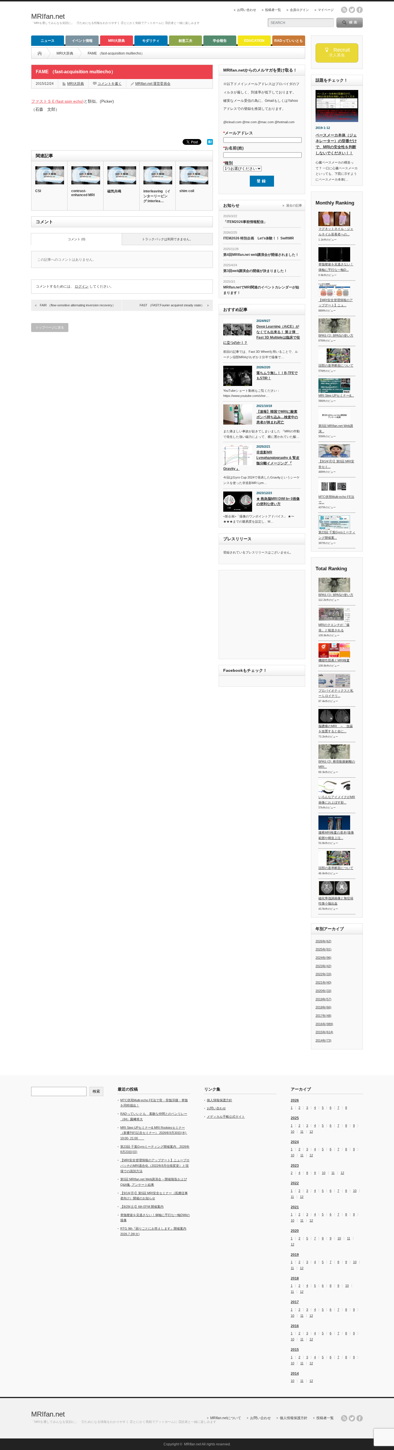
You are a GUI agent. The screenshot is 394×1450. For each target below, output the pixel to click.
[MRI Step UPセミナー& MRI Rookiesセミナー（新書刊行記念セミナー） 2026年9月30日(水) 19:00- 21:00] (334, 385)
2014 (295, 1374)
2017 (295, 1302)
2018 (295, 1278)
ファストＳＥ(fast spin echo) (57, 101)
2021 (295, 1207)
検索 (96, 1091)
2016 (295, 1326)
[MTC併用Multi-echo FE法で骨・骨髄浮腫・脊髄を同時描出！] (334, 487)
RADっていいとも (288, 41)
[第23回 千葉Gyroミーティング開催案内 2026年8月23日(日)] (334, 522)
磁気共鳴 (114, 191)
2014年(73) (323, 1040)
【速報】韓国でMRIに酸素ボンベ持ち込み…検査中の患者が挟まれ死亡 (277, 417)
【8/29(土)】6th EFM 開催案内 (142, 1206)
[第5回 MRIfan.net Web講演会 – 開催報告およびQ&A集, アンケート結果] (334, 416)
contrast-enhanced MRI (83, 193)
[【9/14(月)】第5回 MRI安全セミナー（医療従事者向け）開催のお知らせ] (334, 451)
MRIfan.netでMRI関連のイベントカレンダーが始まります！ (261, 290)
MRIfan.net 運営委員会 (152, 84)
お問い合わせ (246, 10)
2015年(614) (324, 1032)
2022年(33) (323, 974)
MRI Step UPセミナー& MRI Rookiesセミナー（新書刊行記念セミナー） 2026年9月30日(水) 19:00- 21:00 (153, 1133)
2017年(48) (323, 1015)
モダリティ (151, 41)
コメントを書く (109, 84)
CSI (38, 191)
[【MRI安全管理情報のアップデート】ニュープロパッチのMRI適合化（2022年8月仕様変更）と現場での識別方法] (334, 290)
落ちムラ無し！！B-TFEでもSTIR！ (277, 375)
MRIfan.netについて (225, 1418)
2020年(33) (323, 991)
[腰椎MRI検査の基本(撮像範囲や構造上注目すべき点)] (334, 822)
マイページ (326, 10)
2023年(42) (323, 966)
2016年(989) (324, 1024)
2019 (295, 1255)
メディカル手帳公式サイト (226, 1116)
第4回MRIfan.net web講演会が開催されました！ (261, 255)
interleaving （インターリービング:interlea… (156, 196)
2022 (295, 1183)
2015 (295, 1350)
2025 (295, 1118)
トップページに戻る (49, 327)
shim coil (186, 191)
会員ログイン (299, 10)
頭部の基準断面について (335, 365)
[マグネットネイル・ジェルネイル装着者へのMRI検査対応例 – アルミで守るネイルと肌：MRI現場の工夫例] (334, 219)
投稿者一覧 (273, 10)
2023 (295, 1166)
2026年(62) (323, 941)
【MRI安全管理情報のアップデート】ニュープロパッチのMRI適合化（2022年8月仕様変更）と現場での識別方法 (155, 1165)
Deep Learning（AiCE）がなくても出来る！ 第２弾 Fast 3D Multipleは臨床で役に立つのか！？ (261, 334)
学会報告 (220, 41)
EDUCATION (254, 41)
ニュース (48, 41)
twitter (352, 10)
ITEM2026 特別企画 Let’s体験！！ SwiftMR (258, 238)
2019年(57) (323, 999)
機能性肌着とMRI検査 (334, 660)
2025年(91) (323, 949)
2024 (295, 1142)
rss (344, 10)
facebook (360, 10)
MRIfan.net (48, 16)
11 (301, 1131)
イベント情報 (82, 41)
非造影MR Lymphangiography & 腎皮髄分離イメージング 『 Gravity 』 (261, 460)
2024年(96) (323, 957)
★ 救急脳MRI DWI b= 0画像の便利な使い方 (278, 501)
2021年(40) (323, 982)
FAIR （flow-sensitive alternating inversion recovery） (77, 305)
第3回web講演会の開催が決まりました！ (255, 271)
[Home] (44, 53)
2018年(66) (323, 1007)
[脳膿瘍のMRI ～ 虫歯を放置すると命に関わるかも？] (334, 716)
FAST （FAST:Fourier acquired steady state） (172, 305)
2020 (295, 1231)
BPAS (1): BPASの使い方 (335, 335)
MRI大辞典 (116, 41)
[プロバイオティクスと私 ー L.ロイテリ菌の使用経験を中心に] (334, 681)
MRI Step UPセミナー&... (336, 395)
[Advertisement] (271, 615)
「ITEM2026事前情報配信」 (245, 222)
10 (292, 1131)
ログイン (82, 286)
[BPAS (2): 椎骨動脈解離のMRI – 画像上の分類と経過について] (334, 751)
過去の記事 (294, 205)
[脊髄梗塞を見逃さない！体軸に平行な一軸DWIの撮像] (334, 254)
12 (311, 1131)
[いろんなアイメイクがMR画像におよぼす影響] (334, 787)
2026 (295, 1100)
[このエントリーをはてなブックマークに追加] (210, 143)
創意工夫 (185, 41)
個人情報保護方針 (219, 1100)
